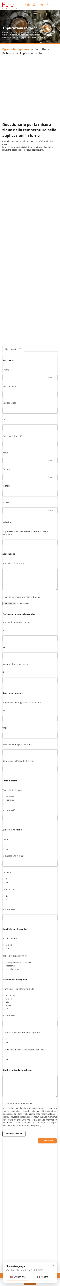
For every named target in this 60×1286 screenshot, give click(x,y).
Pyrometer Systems (15, 49)
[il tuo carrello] (48, 5)
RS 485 (8, 1006)
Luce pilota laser (12, 969)
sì (6, 846)
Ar (6, 899)
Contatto (40, 49)
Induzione (10, 797)
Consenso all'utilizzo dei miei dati (19, 1104)
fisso (7, 948)
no (7, 849)
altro (7, 803)
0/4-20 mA (10, 996)
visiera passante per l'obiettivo (18, 963)
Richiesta (8, 53)
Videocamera (11, 966)
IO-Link (9, 999)
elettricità (10, 800)
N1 (7, 896)
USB (7, 1002)
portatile (9, 945)
